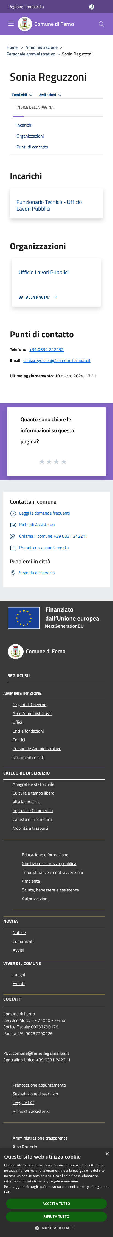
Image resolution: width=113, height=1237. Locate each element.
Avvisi (18, 950)
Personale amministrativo (31, 54)
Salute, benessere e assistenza (50, 890)
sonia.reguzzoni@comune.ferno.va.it (57, 360)
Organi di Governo (29, 704)
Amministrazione (42, 47)
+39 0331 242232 (46, 349)
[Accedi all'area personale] (91, 7)
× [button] (107, 1154)
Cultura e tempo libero (33, 793)
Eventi (19, 983)
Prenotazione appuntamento (39, 1085)
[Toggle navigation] (11, 23)
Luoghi (19, 974)
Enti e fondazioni (28, 731)
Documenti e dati (28, 757)
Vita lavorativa (26, 801)
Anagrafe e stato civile (33, 784)
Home (12, 47)
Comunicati (23, 941)
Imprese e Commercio (33, 810)
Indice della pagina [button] (34, 107)
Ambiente (31, 881)
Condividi (20, 95)
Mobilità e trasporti (30, 828)
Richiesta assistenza (31, 1111)
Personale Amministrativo (37, 748)
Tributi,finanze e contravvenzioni (52, 872)
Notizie (19, 932)
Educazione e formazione (45, 854)
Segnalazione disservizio (35, 1093)
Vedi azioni (48, 95)
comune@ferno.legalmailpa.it (41, 1053)
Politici (19, 739)
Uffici (17, 722)
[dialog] (56, 1192)
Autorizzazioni (35, 898)
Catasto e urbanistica (32, 819)
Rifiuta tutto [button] (56, 1216)
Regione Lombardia (26, 6)
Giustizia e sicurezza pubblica (49, 863)
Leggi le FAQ (24, 1102)
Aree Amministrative (32, 713)
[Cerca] (101, 24)
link (7, 1192)
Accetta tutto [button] (56, 1203)
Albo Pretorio (25, 1146)
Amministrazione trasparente (40, 1138)
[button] (56, 1228)
